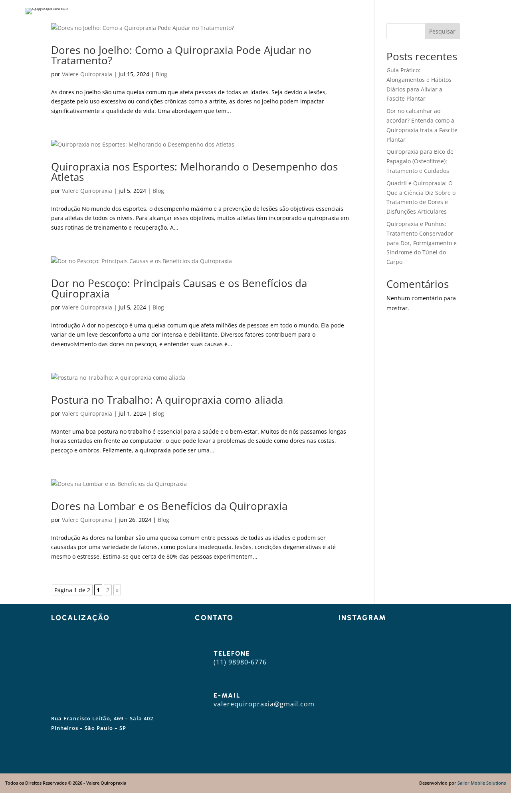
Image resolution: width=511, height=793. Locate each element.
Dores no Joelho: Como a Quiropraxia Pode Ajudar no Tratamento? (181, 55)
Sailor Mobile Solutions (482, 783)
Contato (438, 11)
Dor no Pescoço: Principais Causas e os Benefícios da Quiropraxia (179, 288)
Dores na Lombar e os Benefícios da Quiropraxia (169, 506)
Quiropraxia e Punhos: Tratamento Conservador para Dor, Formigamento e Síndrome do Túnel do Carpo (421, 243)
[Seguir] (245, 743)
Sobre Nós (305, 11)
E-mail (227, 695)
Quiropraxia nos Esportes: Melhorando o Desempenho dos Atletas (194, 171)
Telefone (232, 653)
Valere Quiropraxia (87, 74)
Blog (405, 11)
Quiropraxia (356, 11)
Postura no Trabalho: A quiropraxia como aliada (167, 400)
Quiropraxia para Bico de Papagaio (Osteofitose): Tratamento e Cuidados (420, 161)
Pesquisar (442, 31)
